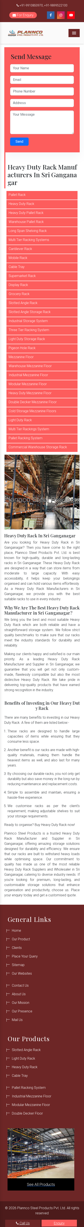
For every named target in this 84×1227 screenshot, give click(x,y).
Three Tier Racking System (29, 330)
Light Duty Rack (20, 420)
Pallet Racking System (25, 438)
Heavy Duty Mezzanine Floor (30, 393)
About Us (19, 994)
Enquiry (59, 1223)
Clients (17, 948)
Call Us (24, 1223)
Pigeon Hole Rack (22, 348)
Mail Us (17, 1020)
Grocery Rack (19, 294)
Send (19, 141)
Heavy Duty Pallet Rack (26, 213)
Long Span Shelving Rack (28, 231)
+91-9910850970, (32, 5)
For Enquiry (25, 15)
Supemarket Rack (22, 276)
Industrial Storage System (28, 321)
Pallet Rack (17, 195)
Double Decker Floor (27, 1113)
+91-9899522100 (55, 5)
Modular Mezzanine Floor (28, 384)
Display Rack (18, 285)
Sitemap (18, 965)
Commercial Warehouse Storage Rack (38, 447)
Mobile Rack (18, 258)
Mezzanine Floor (21, 357)
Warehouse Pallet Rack (26, 222)
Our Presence (22, 1011)
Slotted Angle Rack (23, 303)
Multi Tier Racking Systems (29, 240)
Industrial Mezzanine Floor (28, 375)
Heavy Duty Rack (21, 204)
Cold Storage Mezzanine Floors (32, 411)
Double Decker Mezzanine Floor (33, 402)
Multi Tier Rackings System (29, 429)
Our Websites (22, 973)
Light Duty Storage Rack (27, 339)
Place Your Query (25, 956)
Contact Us (20, 985)
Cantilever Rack (20, 249)
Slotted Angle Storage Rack (30, 312)
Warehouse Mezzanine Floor (30, 366)
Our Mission (20, 1003)
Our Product (21, 939)
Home (16, 931)
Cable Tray (17, 267)
